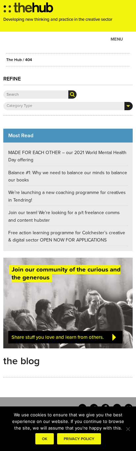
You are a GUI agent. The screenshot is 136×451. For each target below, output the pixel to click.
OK (44, 438)
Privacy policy (79, 438)
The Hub (14, 59)
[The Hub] (28, 9)
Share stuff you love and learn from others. (58, 337)
